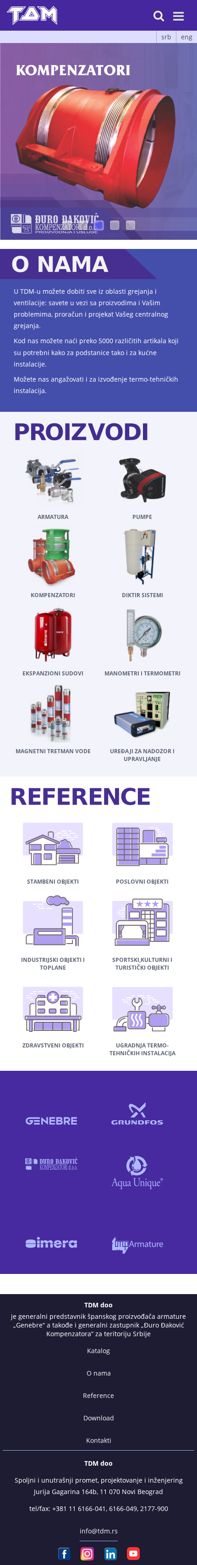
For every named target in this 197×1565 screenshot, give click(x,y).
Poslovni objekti (142, 881)
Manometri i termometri (142, 673)
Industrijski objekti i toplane (53, 963)
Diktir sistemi (142, 595)
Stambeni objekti (53, 881)
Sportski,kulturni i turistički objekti (142, 963)
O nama (99, 1373)
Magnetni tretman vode (53, 751)
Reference (98, 1395)
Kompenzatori (53, 595)
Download (98, 1418)
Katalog (98, 1350)
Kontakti (98, 1440)
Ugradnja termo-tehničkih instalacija (142, 1049)
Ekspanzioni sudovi (52, 673)
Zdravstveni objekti (53, 1045)
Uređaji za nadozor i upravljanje (142, 755)
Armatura (53, 517)
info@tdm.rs (99, 1531)
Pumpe (142, 517)
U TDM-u (27, 291)
